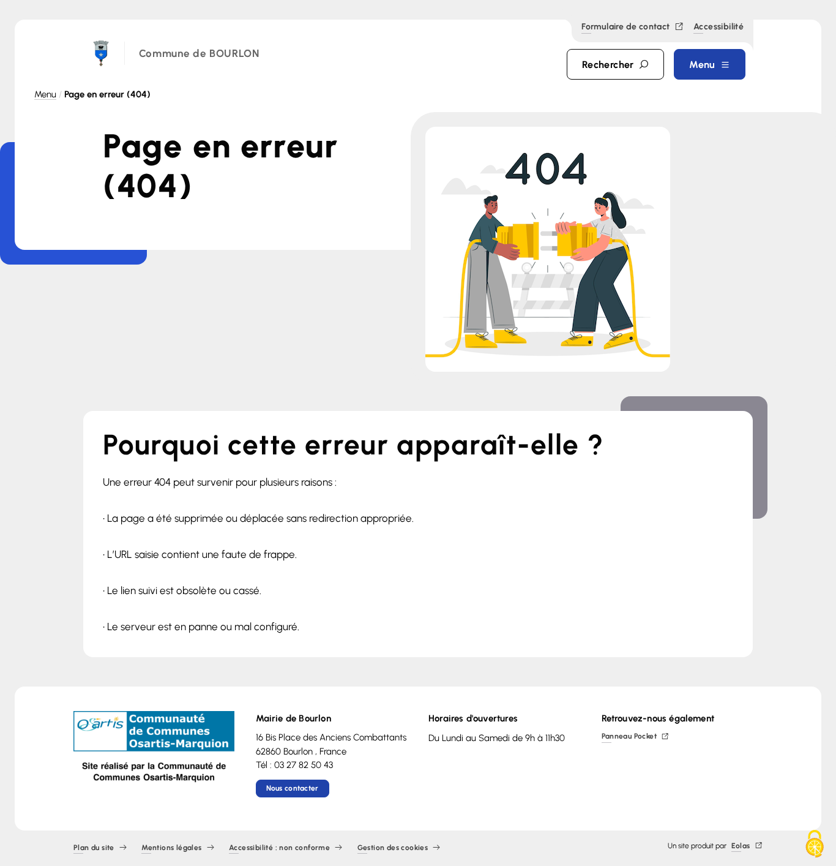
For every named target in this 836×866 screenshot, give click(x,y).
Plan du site (93, 848)
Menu (45, 94)
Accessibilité (718, 27)
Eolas (740, 846)
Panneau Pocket (629, 737)
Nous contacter (292, 788)
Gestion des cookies (392, 848)
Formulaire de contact (625, 27)
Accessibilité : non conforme (279, 848)
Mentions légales (171, 848)
